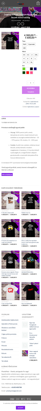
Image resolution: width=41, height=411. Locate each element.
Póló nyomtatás (16, 20)
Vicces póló (26, 20)
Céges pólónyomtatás (8, 334)
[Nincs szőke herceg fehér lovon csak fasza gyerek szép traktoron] (30, 228)
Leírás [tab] (3, 118)
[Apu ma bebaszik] (30, 291)
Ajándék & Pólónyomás (9, 324)
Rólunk (3, 353)
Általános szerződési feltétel (8, 329)
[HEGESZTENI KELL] (30, 260)
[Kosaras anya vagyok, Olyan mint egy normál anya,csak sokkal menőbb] (10, 260)
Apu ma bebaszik (26, 303)
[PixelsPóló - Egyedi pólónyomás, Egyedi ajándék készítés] (20, 3)
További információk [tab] (9, 122)
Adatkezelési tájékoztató (9, 320)
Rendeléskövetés (7, 349)
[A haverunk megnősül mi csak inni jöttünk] (10, 228)
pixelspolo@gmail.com (13, 391)
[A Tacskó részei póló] (10, 200)
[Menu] (3, 3)
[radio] (24, 44)
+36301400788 (16, 387)
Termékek (4, 361)
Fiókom (4, 338)
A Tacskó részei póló (7, 212)
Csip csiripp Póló (6, 303)
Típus (23, 41)
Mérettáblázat (7, 174)
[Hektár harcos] (30, 200)
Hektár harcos (25, 212)
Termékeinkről (6, 357)
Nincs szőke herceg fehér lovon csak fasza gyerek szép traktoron (30, 242)
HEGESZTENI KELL (27, 272)
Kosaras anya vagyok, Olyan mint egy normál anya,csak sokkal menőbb (10, 273)
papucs (37, 106)
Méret (24, 51)
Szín (23, 65)
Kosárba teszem (31, 90)
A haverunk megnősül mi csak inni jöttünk (9, 241)
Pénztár (4, 345)
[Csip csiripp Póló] (10, 291)
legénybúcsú (31, 106)
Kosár (3, 342)
